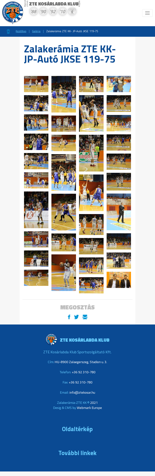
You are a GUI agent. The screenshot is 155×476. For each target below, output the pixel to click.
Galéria (36, 31)
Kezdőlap (21, 31)
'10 (62, 12)
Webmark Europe (89, 407)
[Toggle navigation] (147, 13)
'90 (43, 12)
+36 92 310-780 (83, 372)
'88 (33, 12)
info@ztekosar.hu (82, 392)
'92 (52, 12)
